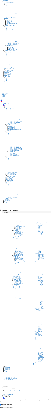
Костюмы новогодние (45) (17, 266)
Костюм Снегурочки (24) (19, 268)
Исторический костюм (10, 53)
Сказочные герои (9, 35)
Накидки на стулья (9, 22)
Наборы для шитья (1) (19, 274)
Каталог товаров (5, 0)
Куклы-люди (8, 79)
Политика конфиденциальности (7, 394)
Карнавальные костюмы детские (9, 25)
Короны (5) (17, 225)
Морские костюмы (9, 32)
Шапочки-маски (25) (18, 253)
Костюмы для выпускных (10, 28)
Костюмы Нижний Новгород (11, 29)
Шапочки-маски (8, 9)
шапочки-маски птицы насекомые (14, 14)
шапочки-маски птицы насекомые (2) (19, 292)
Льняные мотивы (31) (19, 246)
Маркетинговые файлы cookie (6, 405)
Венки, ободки (8, 5)
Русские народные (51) (19, 263)
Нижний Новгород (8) (18, 262)
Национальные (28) (18, 248)
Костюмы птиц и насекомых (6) (18, 244)
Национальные (8, 33)
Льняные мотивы (9, 31)
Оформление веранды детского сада (12, 23)
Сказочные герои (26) (19, 283)
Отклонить (10, 407)
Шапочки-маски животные (12, 11)
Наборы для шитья (9, 70)
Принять (1, 407)
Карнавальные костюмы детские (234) (17, 238)
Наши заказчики (4, 94)
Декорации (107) (16, 230)
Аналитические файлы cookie (6, 404)
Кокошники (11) (17, 224)
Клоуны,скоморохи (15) (19, 259)
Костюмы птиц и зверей (10, 55)
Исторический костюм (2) (19, 258)
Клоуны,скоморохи (9, 54)
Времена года (8, 52)
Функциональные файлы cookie (7, 403)
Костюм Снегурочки (9, 65)
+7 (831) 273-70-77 (3, 99)
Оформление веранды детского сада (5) (19, 235)
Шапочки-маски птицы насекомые (14, 42)
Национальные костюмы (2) (20, 261)
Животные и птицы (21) (19, 281)
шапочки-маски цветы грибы (11, 91)
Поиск (3, 97)
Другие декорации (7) (19, 231)
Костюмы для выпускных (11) (18, 265)
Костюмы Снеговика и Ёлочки (11, 66)
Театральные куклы (7, 76)
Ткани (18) (15, 285)
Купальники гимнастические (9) (18, 273)
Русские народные (9, 58)
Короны (7, 7)
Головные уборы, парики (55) (18, 222)
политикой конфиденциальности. (45, 400)
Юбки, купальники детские (12, 49)
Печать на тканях (5, 93)
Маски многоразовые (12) (17, 275)
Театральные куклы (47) (17, 280)
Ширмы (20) (17, 236)
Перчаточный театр (7, 74)
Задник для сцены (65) (19, 232)
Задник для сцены (9, 21)
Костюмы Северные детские (9, 67)
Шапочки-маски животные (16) (20, 288)
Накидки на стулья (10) (19, 233)
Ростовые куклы (6, 75)
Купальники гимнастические (9, 68)
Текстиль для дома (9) (17, 284)
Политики (29, 390)
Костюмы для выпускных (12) (20, 240)
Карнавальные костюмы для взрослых (10, 50)
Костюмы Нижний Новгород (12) (18, 242)
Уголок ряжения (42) (16, 286)
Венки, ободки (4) (18, 223)
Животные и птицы (9, 78)
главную (8, 217)
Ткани (5, 82)
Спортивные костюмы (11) (19, 252)
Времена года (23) (18, 257)
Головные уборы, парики (8, 3)
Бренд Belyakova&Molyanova (9, 2)
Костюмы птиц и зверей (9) (19, 260)
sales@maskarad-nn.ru (8, 383)
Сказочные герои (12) (19, 251)
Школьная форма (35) (17, 298)
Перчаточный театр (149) (17, 278)
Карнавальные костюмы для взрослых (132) (18, 256)
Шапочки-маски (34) (18, 227)
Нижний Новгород (9, 57)
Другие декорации (9, 20)
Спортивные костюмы (10, 36)
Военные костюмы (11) (19, 239)
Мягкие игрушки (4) (16, 276)
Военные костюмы (9, 27)
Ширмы (7, 24)
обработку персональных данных (15, 390)
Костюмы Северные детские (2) (18, 272)
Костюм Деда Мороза (10, 64)
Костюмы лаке (10, 47)
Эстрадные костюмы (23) (19, 254)
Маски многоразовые (7, 71)
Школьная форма (7, 92)
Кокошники (8, 6)
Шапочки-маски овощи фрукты (13, 13)
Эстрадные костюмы (9, 45)
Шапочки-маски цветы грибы (13, 16)
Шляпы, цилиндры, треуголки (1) (18, 229)
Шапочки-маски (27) (16, 287)
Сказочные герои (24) (19, 264)
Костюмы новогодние (7, 61)
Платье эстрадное (11, 48)
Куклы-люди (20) (18, 282)
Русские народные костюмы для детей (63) (20, 250)
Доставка (3, 96)
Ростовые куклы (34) (16, 279)
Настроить (6, 407)
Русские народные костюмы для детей (12, 34)
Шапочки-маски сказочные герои (13, 15)
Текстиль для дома (7, 81)
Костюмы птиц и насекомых (11, 30)
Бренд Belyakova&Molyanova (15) (18, 221)
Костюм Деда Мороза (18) (19, 267)
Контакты (3, 95)
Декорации (6, 18)
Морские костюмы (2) (19, 247)
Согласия (33, 390)
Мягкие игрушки (7, 72)
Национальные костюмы (10, 56)
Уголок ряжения (7, 83)
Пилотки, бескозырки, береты (11, 8)
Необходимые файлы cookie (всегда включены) (10, 401)
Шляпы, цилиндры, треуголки (11, 17)
